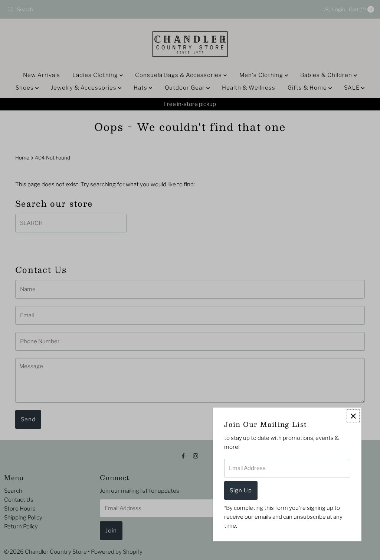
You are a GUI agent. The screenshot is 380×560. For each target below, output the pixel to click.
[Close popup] (353, 415)
